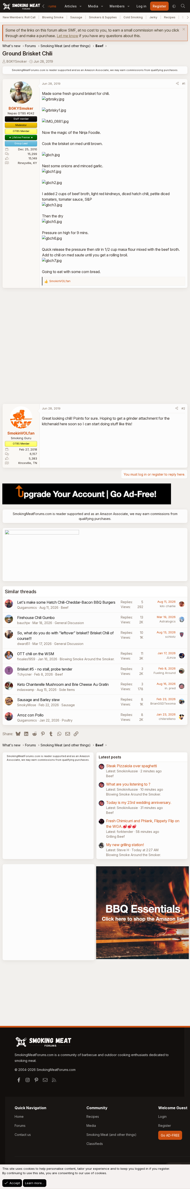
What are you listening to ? (128, 784)
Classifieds (94, 1144)
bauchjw (23, 623)
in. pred (170, 688)
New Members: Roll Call (19, 17)
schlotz (170, 636)
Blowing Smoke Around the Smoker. (87, 659)
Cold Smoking (133, 17)
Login (162, 1116)
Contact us (23, 1135)
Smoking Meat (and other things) (111, 1135)
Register (164, 1126)
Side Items (67, 690)
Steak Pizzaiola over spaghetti (131, 766)
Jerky (153, 17)
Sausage (76, 17)
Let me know (67, 35)
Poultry (67, 720)
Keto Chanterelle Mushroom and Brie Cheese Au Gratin (63, 684)
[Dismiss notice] (183, 29)
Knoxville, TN (27, 463)
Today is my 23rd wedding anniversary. (138, 802)
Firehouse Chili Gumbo (36, 617)
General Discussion (69, 623)
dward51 (23, 644)
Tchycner (24, 674)
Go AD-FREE (170, 1135)
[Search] (183, 6)
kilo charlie (168, 606)
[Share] (177, 84)
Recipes (169, 17)
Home (19, 1116)
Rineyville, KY (27, 163)
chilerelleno (167, 719)
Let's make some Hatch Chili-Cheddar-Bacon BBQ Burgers (66, 602)
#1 (183, 83)
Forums (50, 6)
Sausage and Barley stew (38, 699)
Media (93, 6)
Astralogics (167, 621)
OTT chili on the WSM (35, 653)
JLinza (171, 657)
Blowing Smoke (52, 17)
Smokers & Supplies (103, 17)
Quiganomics (27, 607)
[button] (80, 6)
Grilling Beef (115, 836)
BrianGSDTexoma (163, 703)
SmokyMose (26, 705)
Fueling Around (165, 673)
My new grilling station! (125, 844)
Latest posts (110, 757)
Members (117, 6)
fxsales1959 (26, 659)
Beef (64, 607)
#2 (183, 408)
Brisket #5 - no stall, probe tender (44, 669)
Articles (71, 6)
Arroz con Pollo (30, 715)
